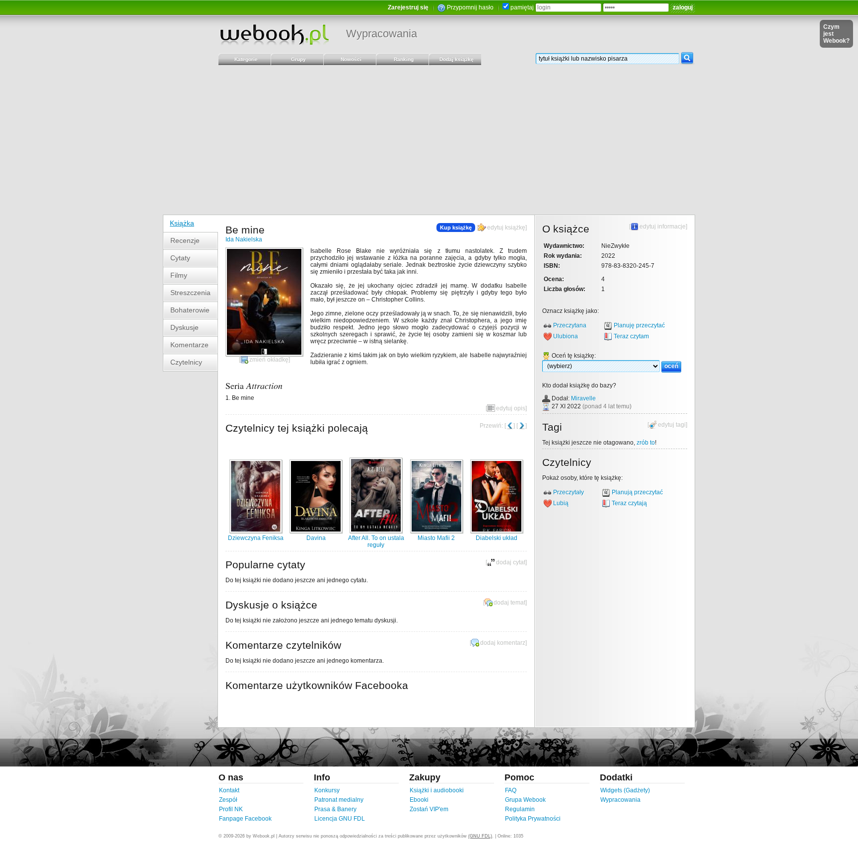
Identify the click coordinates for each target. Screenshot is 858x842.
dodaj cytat (510, 562)
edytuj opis (510, 408)
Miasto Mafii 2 (436, 538)
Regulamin (520, 809)
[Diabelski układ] (496, 531)
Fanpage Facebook (245, 818)
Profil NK (231, 809)
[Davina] (315, 531)
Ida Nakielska (243, 239)
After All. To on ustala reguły (376, 541)
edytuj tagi (672, 424)
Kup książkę (456, 227)
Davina (316, 538)
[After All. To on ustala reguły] (376, 531)
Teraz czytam (631, 336)
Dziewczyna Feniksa (256, 538)
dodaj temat (509, 602)
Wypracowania (381, 33)
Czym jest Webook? (836, 33)
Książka (182, 223)
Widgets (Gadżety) (625, 790)
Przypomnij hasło (470, 7)
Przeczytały (568, 492)
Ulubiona (565, 336)
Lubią (561, 503)
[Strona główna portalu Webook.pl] (274, 34)
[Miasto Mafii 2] (436, 531)
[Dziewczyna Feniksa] (255, 531)
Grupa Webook (525, 799)
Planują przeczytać (637, 492)
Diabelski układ (496, 538)
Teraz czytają (629, 503)
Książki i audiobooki (437, 790)
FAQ (510, 790)
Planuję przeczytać (639, 325)
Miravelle (583, 398)
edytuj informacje (663, 226)
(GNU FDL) (480, 836)
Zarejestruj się (408, 7)
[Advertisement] (429, 140)
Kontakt (229, 790)
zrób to (646, 442)
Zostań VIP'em (429, 809)
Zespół (228, 799)
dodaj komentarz (502, 642)
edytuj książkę (506, 227)
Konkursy (327, 790)
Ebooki (419, 799)
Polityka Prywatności (533, 818)
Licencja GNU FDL (339, 818)
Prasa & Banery (335, 809)
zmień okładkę (268, 359)
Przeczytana (569, 325)
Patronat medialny (338, 799)
